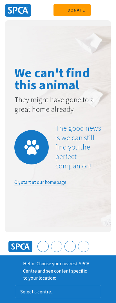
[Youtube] (70, 246)
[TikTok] (83, 246)
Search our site (97, 10)
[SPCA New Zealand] (18, 10)
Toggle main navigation (107, 10)
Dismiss (109, 263)
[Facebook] (43, 246)
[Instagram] (56, 246)
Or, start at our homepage (40, 182)
